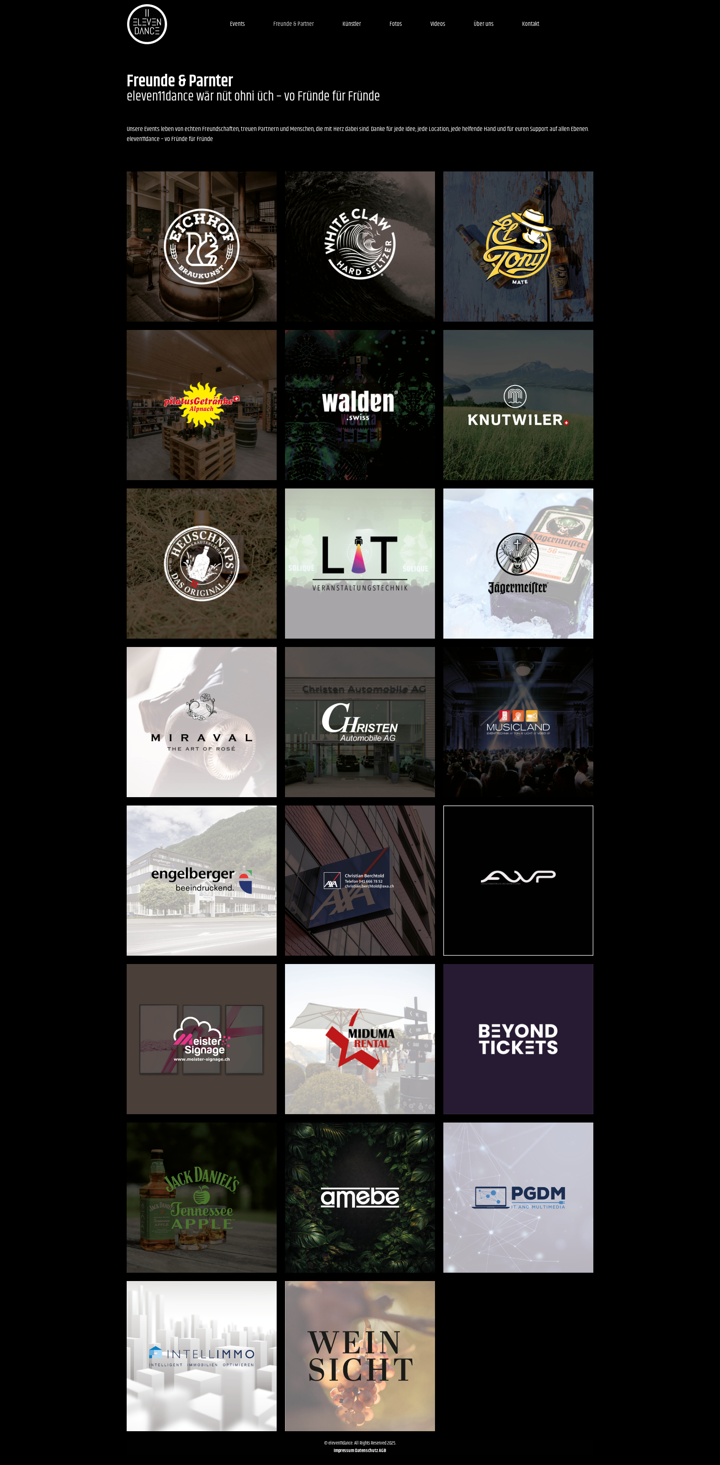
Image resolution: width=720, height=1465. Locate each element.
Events (237, 24)
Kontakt (530, 24)
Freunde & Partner (293, 24)
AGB (382, 1451)
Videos (437, 24)
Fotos (396, 24)
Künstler (351, 24)
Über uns (483, 24)
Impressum (344, 1451)
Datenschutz (366, 1451)
